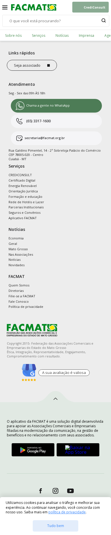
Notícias (62, 35)
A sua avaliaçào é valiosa (64, 372)
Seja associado (27, 65)
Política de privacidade (26, 306)
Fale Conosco (19, 301)
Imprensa (86, 35)
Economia (16, 238)
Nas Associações (21, 254)
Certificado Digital (22, 180)
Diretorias (16, 290)
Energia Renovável (23, 186)
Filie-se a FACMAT (22, 296)
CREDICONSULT (20, 175)
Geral (13, 243)
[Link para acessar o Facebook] (41, 491)
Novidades (16, 265)
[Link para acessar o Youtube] (71, 491)
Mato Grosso (18, 249)
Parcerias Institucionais (26, 207)
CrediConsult (94, 7)
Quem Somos (19, 285)
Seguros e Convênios (24, 212)
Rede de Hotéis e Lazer (26, 202)
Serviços (38, 35)
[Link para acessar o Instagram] (56, 491)
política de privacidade (67, 512)
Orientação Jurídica (23, 191)
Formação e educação (25, 196)
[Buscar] (104, 21)
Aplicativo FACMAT (23, 218)
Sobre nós (13, 35)
